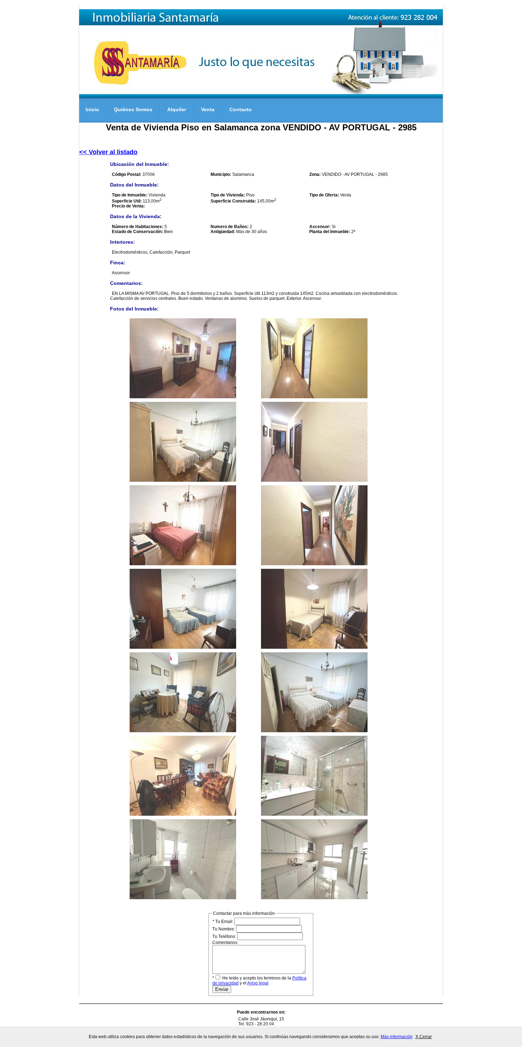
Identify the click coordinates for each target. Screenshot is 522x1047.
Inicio (92, 109)
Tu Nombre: (224, 929)
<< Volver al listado (108, 152)
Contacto (240, 109)
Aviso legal (257, 983)
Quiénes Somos (133, 109)
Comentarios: (225, 942)
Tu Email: (223, 921)
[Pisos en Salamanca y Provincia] (261, 96)
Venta (207, 109)
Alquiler (176, 109)
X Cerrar (423, 1036)
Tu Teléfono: (224, 936)
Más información (397, 1036)
